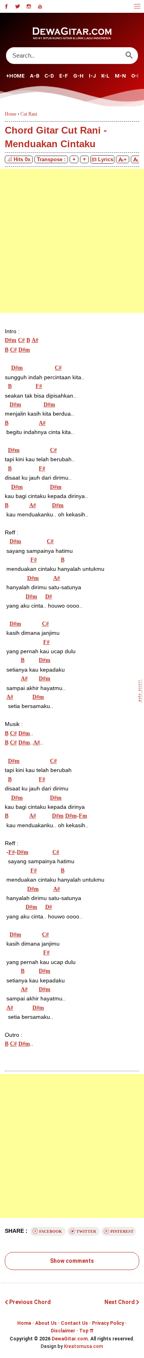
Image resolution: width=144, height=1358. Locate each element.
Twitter (86, 1231)
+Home (15, 76)
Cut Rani (28, 114)
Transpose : (51, 159)
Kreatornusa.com (83, 1346)
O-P (136, 76)
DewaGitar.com (70, 1339)
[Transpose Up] (84, 159)
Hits (22, 159)
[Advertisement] (72, 241)
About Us (46, 1323)
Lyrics (104, 159)
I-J (92, 76)
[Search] (129, 55)
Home (24, 1323)
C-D (49, 76)
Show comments (72, 1261)
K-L (105, 76)
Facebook (50, 1231)
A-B (34, 76)
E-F (63, 76)
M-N (120, 76)
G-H (78, 76)
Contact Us (74, 1323)
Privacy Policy (108, 1323)
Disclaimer (63, 1331)
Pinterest (121, 1231)
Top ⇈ (86, 1331)
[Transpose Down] (74, 159)
